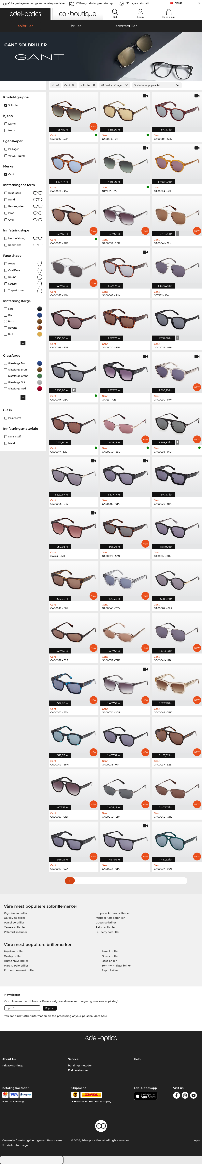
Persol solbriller (14, 922)
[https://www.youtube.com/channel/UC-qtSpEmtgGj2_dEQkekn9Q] (193, 1096)
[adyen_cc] (5, 1095)
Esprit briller (110, 970)
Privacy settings (12, 1065)
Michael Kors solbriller (110, 917)
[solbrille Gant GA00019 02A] (73, 370)
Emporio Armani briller (19, 970)
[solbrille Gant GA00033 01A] (125, 735)
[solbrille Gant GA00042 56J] (73, 579)
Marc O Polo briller (16, 965)
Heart (11, 263)
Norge (178, 2)
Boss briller (109, 960)
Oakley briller (13, 956)
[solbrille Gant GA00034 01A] (125, 840)
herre (11, 130)
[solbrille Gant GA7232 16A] (177, 266)
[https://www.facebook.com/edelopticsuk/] (176, 1096)
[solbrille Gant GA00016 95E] (125, 110)
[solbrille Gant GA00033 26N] (73, 266)
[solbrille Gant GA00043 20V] (125, 579)
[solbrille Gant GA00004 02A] (177, 579)
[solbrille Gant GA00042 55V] (73, 683)
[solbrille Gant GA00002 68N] (177, 110)
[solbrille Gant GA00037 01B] (73, 787)
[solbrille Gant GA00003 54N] (125, 266)
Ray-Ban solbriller (15, 913)
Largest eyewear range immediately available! (38, 3)
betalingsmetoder (80, 1065)
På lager (13, 149)
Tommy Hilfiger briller (116, 965)
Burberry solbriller (107, 932)
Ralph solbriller (106, 927)
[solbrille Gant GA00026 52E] (73, 318)
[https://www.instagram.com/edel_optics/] (185, 1096)
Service (73, 1059)
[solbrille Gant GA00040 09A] (125, 787)
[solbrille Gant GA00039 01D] (177, 422)
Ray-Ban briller (13, 951)
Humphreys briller (16, 960)
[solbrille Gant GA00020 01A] (177, 475)
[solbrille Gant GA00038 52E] (73, 631)
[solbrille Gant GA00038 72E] (125, 631)
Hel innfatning (16, 238)
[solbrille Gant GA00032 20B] (125, 214)
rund (11, 199)
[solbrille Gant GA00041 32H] (177, 214)
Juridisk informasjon (16, 1145)
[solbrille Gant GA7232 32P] (125, 162)
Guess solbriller (106, 922)
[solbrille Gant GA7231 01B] (125, 370)
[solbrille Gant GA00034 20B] (125, 683)
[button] (25, 14)
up (196, 1140)
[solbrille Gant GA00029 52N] (125, 527)
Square (12, 283)
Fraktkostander (78, 1070)
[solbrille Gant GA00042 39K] (177, 683)
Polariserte (14, 418)
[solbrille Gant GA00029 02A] (73, 840)
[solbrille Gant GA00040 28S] (125, 422)
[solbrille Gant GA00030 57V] (177, 370)
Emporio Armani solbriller (113, 913)
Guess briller (110, 956)
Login (140, 17)
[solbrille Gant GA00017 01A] (177, 527)
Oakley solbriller (14, 917)
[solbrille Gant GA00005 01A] (73, 475)
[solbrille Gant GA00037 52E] (177, 735)
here (104, 1015)
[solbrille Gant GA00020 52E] (125, 318)
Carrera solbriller (15, 927)
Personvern (54, 1140)
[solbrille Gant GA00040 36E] (177, 787)
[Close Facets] (23, 85)
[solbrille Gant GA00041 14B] (177, 631)
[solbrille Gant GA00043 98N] (73, 735)
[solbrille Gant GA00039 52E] (73, 214)
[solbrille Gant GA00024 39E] (177, 162)
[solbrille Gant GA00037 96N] (177, 840)
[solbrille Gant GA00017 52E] (73, 422)
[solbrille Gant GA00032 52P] (73, 110)
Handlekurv (168, 17)
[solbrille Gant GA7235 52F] (73, 527)
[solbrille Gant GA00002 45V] (73, 162)
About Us (9, 1059)
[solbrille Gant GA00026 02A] (177, 318)
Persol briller (110, 951)
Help (137, 1059)
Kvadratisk (14, 192)
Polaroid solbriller (15, 932)
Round (12, 276)
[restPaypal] (26, 1095)
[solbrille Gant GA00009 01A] (125, 475)
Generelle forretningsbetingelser (23, 1140)
